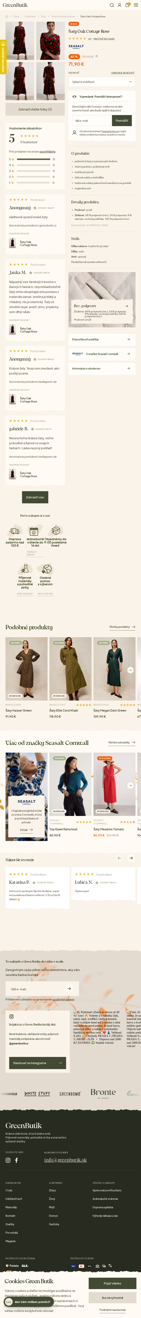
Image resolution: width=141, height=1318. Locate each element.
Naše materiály (25, 594)
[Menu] (134, 4)
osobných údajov (63, 999)
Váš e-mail (18, 989)
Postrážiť (122, 120)
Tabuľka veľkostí (122, 72)
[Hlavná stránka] (15, 5)
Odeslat (69, 989)
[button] (130, 670)
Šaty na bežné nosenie (63, 16)
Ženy (16, 16)
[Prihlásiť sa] (119, 5)
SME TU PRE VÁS (45, 594)
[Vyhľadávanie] (112, 5)
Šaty (43, 16)
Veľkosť (73, 72)
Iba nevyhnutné (112, 1298)
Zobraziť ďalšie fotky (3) (35, 109)
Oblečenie (30, 16)
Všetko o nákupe (32, 553)
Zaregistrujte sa (110, 131)
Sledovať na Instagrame (29, 1063)
